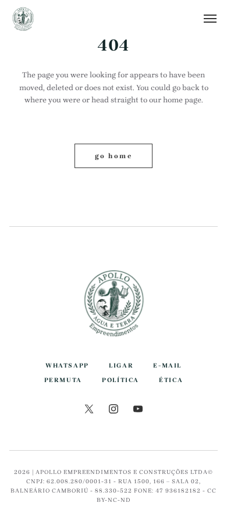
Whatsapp (67, 365)
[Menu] (211, 19)
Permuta (63, 380)
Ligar (121, 365)
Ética (171, 380)
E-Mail (167, 365)
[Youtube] (138, 410)
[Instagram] (113, 410)
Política (120, 380)
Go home (113, 156)
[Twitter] (89, 410)
